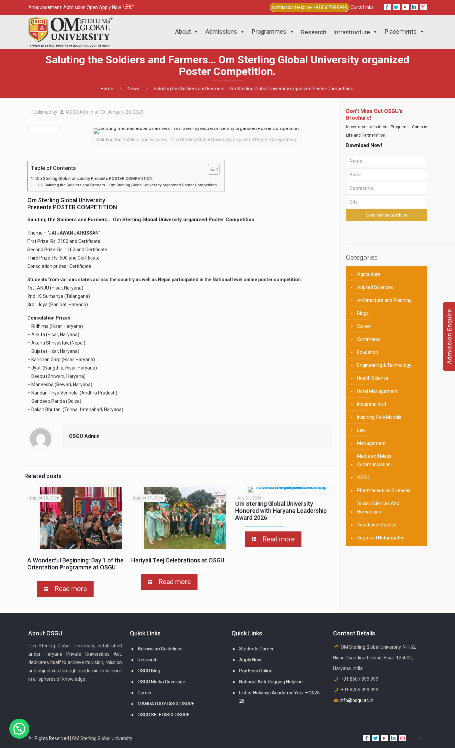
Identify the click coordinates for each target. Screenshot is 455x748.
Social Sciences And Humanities (378, 507)
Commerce (369, 339)
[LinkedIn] (414, 7)
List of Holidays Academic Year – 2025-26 (280, 697)
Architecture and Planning (384, 300)
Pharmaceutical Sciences (383, 490)
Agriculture (368, 274)
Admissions (221, 31)
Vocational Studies (376, 524)
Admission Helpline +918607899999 (309, 7)
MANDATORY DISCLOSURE (166, 703)
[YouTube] (405, 7)
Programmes (269, 31)
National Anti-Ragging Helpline (271, 681)
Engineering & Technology (384, 365)
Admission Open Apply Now (92, 7)
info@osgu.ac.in (356, 700)
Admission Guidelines (160, 648)
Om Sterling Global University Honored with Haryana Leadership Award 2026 (281, 510)
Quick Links (362, 7)
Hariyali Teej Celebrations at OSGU (177, 560)
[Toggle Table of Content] (210, 169)
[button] (19, 729)
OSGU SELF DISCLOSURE (164, 714)
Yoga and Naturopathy (380, 537)
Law (361, 430)
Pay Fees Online (255, 670)
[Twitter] (396, 7)
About (183, 31)
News (133, 88)
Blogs (363, 313)
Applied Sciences (375, 287)
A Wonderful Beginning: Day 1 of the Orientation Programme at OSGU (75, 564)
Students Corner (256, 648)
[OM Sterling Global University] (70, 31)
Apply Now (250, 659)
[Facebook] (387, 7)
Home (107, 88)
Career (364, 326)
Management (371, 443)
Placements (401, 31)
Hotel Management (377, 391)
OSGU (363, 477)
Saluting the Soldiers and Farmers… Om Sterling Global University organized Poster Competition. (131, 185)
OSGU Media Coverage (161, 681)
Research (148, 659)
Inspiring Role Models (379, 417)
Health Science (372, 378)
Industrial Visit (371, 404)
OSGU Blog (149, 670)
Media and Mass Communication (374, 460)
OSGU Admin (79, 112)
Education (367, 352)
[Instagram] (423, 7)
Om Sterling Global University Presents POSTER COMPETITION (94, 178)
